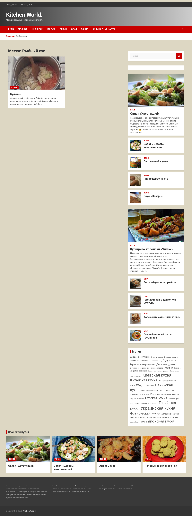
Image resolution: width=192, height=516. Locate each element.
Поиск (179, 56)
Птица (146, 394)
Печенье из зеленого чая (161, 465)
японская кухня (161, 421)
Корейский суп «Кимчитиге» (162, 317)
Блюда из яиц (156, 361)
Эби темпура (107, 465)
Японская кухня (18, 432)
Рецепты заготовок (137, 399)
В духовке (169, 360)
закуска (157, 417)
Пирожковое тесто (156, 178)
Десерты (161, 364)
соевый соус (134, 422)
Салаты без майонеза (139, 403)
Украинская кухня (158, 408)
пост (172, 417)
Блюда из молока (157, 357)
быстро (133, 417)
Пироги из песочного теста (152, 391)
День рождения (147, 364)
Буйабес (15, 94)
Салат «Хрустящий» (145, 113)
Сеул (74, 29)
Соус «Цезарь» (153, 196)
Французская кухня (145, 413)
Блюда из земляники (140, 357)
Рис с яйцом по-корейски (160, 282)
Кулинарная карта (104, 29)
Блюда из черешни (171, 357)
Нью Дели (37, 29)
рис (176, 417)
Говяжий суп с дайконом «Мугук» (160, 301)
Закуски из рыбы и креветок (158, 371)
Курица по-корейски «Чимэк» (151, 249)
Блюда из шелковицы (139, 361)
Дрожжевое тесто (155, 368)
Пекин (63, 29)
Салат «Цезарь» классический (154, 145)
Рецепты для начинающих (164, 394)
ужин (144, 421)
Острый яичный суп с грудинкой (158, 336)
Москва (22, 29)
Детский (171, 365)
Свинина (154, 403)
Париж (51, 29)
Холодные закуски (170, 414)
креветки (165, 417)
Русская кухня (156, 398)
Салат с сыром (174, 399)
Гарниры (134, 364)
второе (141, 417)
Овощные (149, 386)
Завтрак (168, 367)
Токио (84, 29)
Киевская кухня (156, 375)
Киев (11, 29)
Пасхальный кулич (156, 161)
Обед (139, 385)
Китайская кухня (143, 380)
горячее (149, 417)
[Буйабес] (36, 73)
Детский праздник (138, 368)
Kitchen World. (24, 14)
